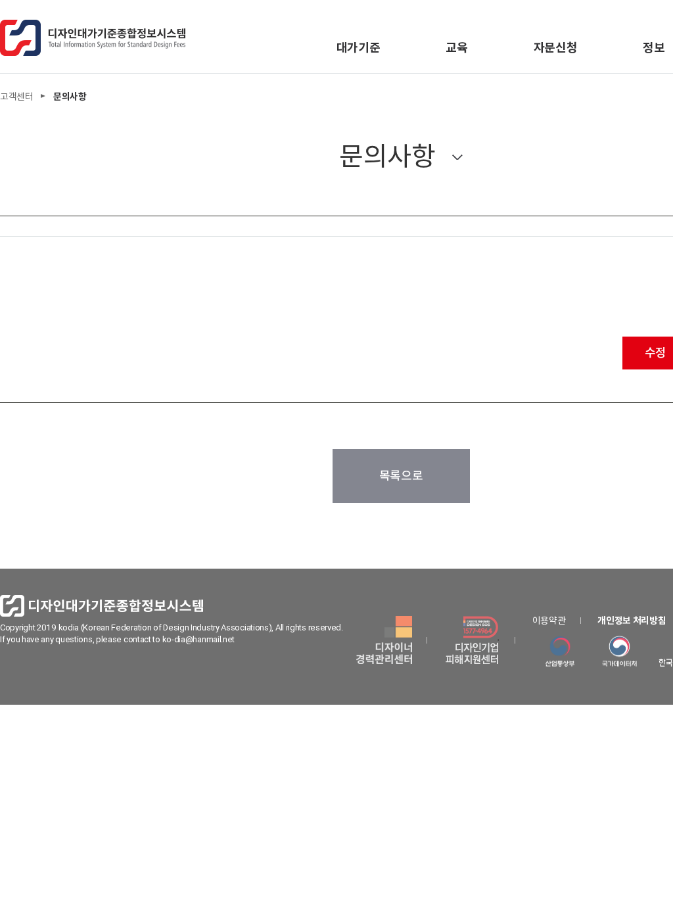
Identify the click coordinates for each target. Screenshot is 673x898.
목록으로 (401, 475)
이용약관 (549, 620)
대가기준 (358, 47)
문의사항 (387, 156)
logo (92, 38)
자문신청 (556, 47)
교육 (456, 47)
